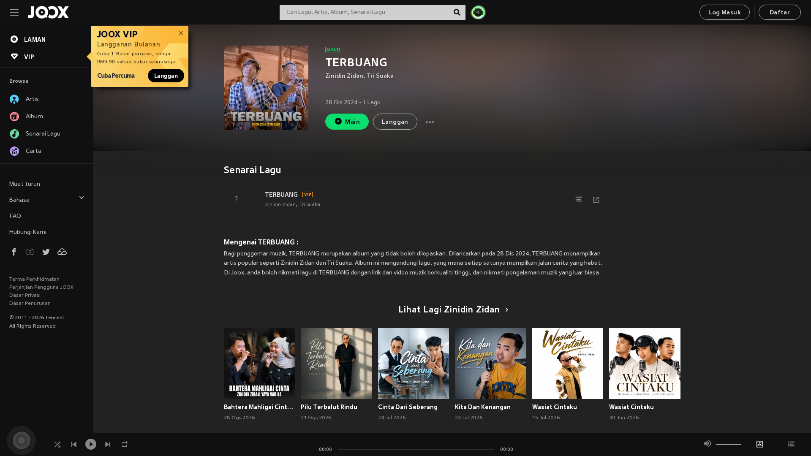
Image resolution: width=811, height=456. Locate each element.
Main (352, 122)
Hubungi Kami (27, 232)
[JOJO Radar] (478, 12)
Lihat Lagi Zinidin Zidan (449, 310)
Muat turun (24, 184)
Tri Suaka (380, 76)
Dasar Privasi (25, 296)
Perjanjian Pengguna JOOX (41, 287)
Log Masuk (724, 13)
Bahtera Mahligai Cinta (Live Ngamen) (259, 407)
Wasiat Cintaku (554, 407)
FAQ (15, 216)
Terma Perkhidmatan (34, 279)
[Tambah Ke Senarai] (579, 199)
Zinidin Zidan (344, 76)
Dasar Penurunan (30, 304)
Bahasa (19, 200)
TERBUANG (281, 194)
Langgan (166, 75)
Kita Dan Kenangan (483, 407)
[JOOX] (48, 12)
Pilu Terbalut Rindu (329, 407)
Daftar (780, 13)
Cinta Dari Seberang (408, 407)
